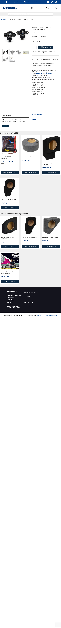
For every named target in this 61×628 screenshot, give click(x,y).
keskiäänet (39, 74)
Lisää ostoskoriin (45, 47)
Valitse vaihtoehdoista (9, 172)
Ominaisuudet (37, 115)
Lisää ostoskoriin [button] (30, 172)
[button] (31, 7)
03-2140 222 (27, 296)
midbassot (49, 74)
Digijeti (39, 315)
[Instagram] (52, 2)
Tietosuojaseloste (51, 315)
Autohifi (3, 19)
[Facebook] (48, 2)
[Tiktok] (56, 2)
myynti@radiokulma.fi (31, 293)
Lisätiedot (35, 119)
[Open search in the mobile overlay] (30, 14)
